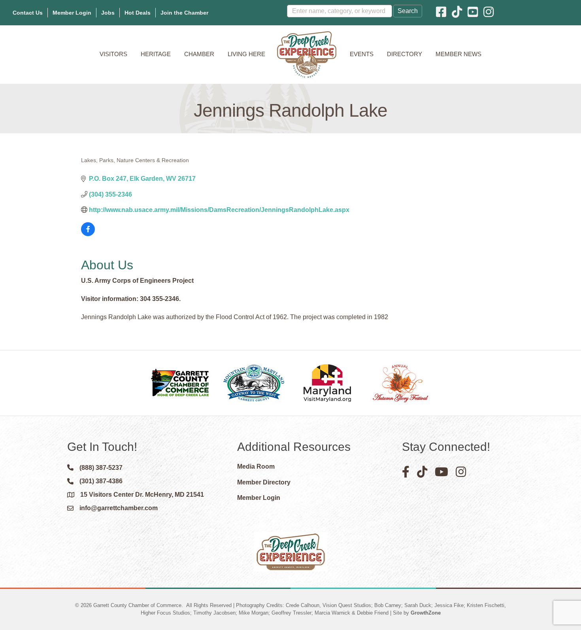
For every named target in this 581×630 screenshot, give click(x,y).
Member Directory (263, 482)
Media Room (256, 466)
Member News (458, 54)
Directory (404, 54)
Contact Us (28, 12)
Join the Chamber (184, 12)
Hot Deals (137, 12)
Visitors (113, 54)
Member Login (72, 12)
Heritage (156, 54)
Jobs (108, 12)
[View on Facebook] (88, 234)
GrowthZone (426, 613)
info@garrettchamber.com (118, 508)
